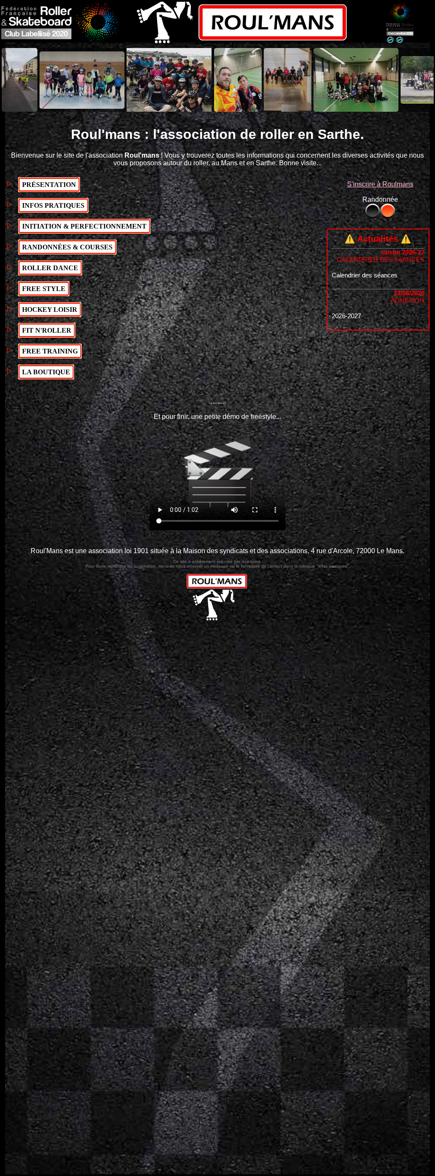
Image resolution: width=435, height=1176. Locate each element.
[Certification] (400, 41)
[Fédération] (60, 41)
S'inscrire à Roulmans (380, 184)
